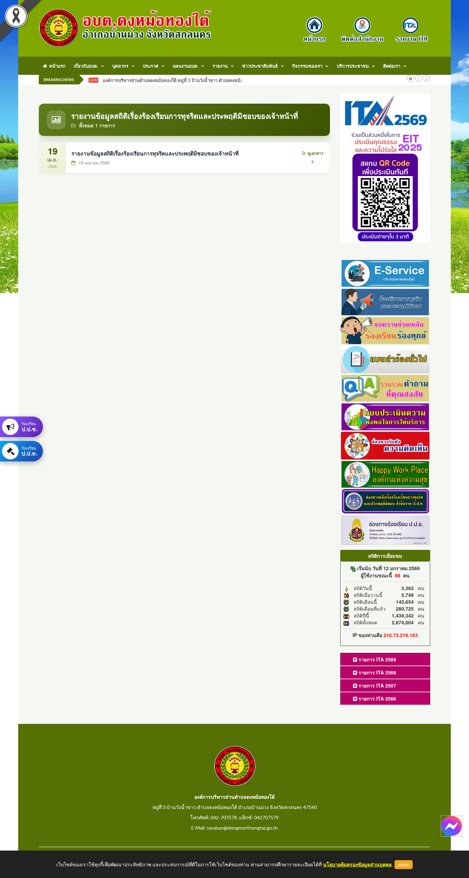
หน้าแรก (56, 66)
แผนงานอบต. (185, 66)
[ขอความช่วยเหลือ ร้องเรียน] (385, 329)
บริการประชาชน (353, 66)
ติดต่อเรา (391, 66)
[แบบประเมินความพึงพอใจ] (385, 416)
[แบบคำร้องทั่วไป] (385, 358)
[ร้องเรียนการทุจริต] (385, 301)
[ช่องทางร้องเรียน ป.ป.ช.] (385, 529)
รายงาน (220, 66)
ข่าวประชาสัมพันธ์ (260, 66)
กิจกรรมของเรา (307, 66)
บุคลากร (120, 66)
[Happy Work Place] (385, 473)
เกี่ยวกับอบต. (86, 66)
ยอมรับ (403, 864)
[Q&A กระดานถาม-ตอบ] (385, 387)
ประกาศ (150, 66)
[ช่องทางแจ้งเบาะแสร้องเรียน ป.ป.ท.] (385, 500)
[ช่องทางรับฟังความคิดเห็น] (385, 444)
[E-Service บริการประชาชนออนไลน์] (385, 272)
